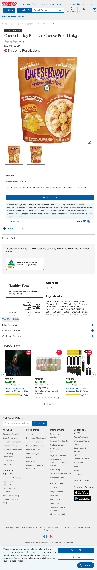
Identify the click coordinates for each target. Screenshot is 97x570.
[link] (84, 221)
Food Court (78, 474)
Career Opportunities (11, 438)
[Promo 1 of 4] (44, 404)
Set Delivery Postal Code (11, 16)
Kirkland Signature (10, 446)
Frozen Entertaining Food (44, 24)
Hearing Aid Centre (81, 459)
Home (4, 24)
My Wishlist (30, 461)
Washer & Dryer (56, 499)
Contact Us (7, 464)
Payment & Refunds (58, 456)
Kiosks (76, 470)
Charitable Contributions (12, 450)
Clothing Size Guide (58, 514)
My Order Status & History (60, 473)
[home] (9, 4)
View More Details (10, 319)
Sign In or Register (33, 453)
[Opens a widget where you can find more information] (85, 565)
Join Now (29, 434)
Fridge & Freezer (56, 492)
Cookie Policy (69, 527)
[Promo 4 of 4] (53, 404)
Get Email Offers (13, 418)
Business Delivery (16, 24)
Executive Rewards (33, 450)
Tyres (76, 466)
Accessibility (55, 469)
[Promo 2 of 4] (47, 404)
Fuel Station (78, 462)
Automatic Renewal (34, 442)
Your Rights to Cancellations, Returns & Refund (59, 462)
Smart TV (53, 488)
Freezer (28, 24)
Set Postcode (50, 197)
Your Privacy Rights (52, 527)
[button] (61, 10)
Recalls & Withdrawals (59, 441)
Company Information (11, 434)
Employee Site (8, 460)
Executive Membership (35, 446)
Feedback (48, 530)
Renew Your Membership (36, 438)
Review (76, 557)
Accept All (76, 550)
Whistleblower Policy (11, 495)
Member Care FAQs (84, 214)
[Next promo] (93, 374)
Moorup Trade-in (82, 480)
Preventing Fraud (57, 477)
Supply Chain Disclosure (12, 478)
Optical (77, 455)
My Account (31, 457)
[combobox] (24, 10)
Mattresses (54, 495)
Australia (86, 4)
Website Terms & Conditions (28, 527)
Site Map (9, 527)
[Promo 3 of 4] (50, 404)
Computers (54, 503)
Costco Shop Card (57, 445)
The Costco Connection (12, 442)
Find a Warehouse (81, 437)
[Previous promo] (3, 374)
